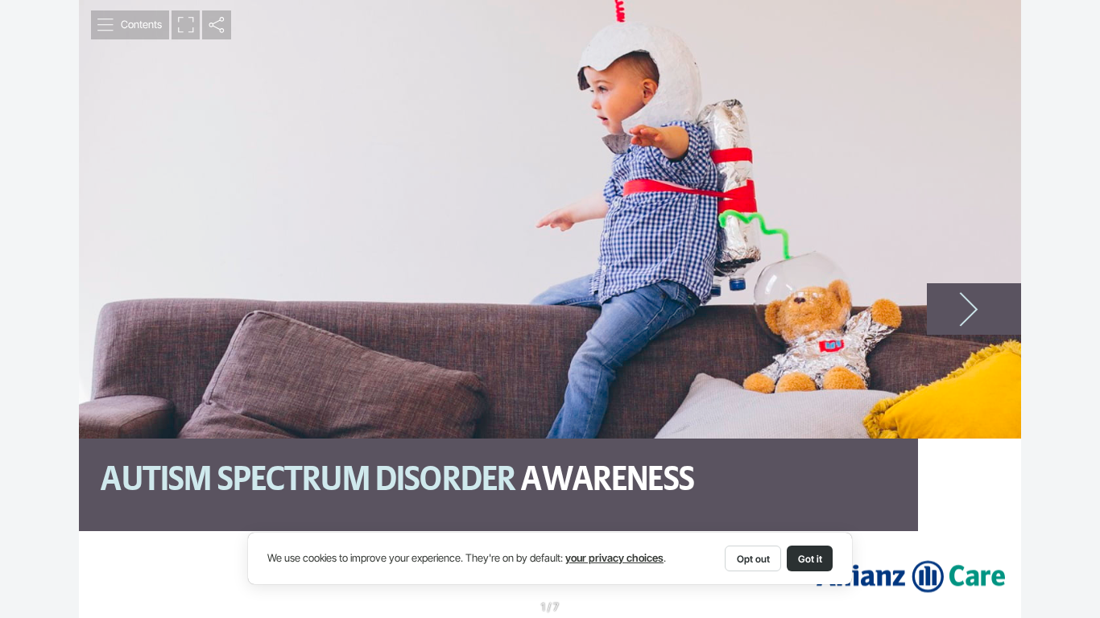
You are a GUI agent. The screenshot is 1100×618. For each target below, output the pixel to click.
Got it (810, 559)
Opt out (753, 559)
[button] (130, 24)
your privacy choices (614, 558)
